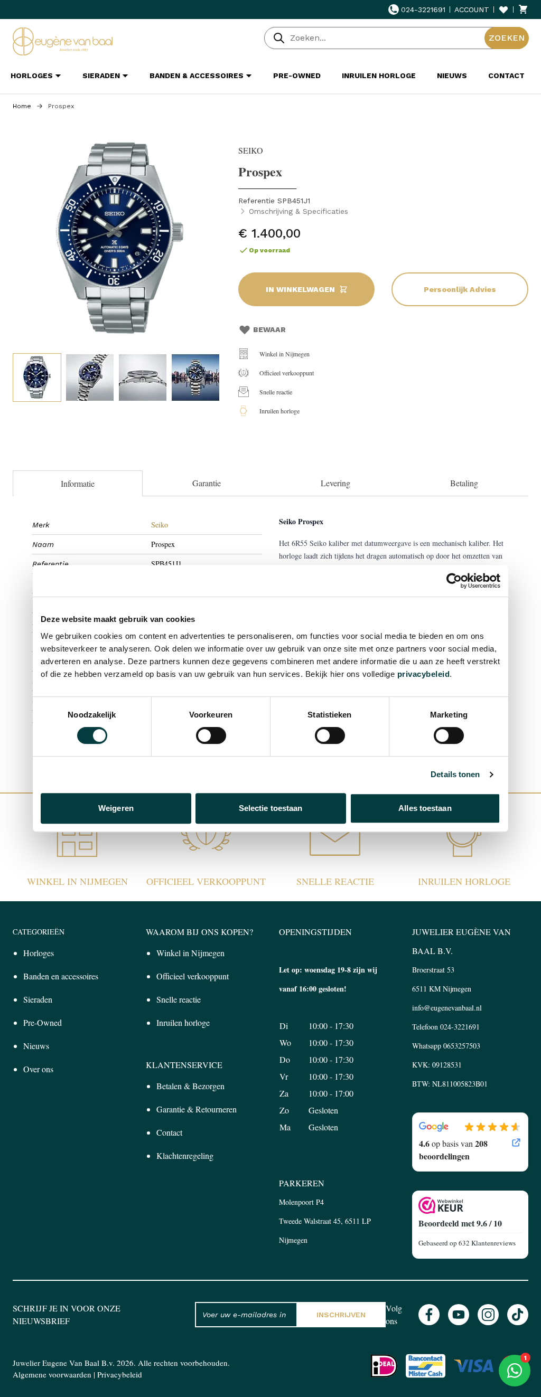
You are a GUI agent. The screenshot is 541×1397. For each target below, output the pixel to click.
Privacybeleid (119, 1374)
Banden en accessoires (60, 975)
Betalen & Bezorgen (190, 1085)
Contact (169, 1132)
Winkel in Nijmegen (284, 354)
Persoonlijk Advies (460, 289)
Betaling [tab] (464, 482)
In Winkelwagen (300, 289)
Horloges (38, 952)
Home (22, 106)
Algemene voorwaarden (52, 1374)
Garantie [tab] (206, 482)
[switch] (211, 735)
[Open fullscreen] (120, 238)
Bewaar (269, 329)
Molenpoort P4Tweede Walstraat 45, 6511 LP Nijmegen (325, 1221)
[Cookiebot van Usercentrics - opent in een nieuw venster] (454, 581)
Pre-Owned (42, 1022)
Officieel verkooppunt (286, 373)
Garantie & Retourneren (196, 1109)
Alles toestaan (424, 808)
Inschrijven (341, 1314)
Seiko (159, 525)
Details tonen (455, 774)
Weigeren (116, 808)
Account (471, 9)
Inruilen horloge (279, 411)
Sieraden (37, 999)
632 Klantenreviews (487, 1243)
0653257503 (461, 1046)
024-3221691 (423, 9)
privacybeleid (423, 673)
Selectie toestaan (271, 808)
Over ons (38, 1068)
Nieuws (36, 1045)
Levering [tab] (335, 482)
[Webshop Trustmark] (470, 1205)
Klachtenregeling (184, 1155)
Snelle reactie (275, 392)
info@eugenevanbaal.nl (447, 1008)
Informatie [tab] (78, 483)
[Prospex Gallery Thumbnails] (116, 377)
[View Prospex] (37, 377)
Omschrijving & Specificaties (298, 211)
